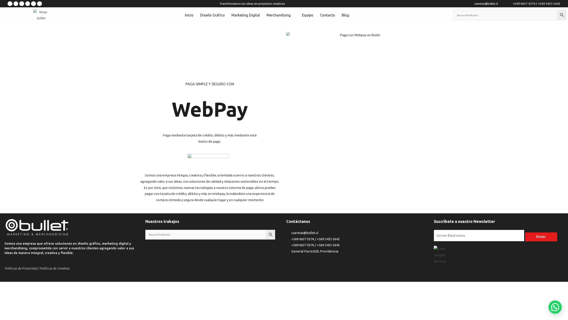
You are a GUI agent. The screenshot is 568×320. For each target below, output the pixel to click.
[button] (555, 307)
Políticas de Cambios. (55, 268)
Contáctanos (298, 221)
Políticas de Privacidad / (21, 268)
